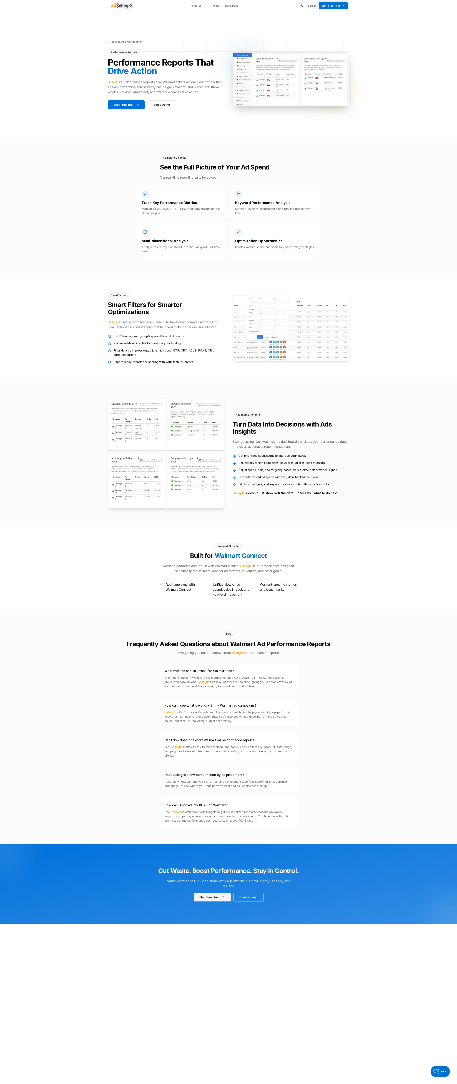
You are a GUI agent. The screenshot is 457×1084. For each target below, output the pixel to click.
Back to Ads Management (127, 41)
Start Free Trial (331, 5)
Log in (312, 5)
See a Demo (162, 104)
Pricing (215, 5)
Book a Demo (248, 897)
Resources (231, 5)
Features (196, 5)
